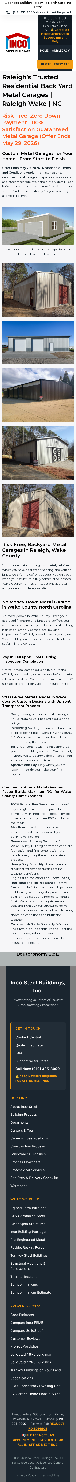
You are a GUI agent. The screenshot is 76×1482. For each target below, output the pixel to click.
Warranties (18, 1186)
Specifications (21, 1378)
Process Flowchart (25, 1162)
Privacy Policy (26, 1475)
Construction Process (27, 1146)
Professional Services (27, 1170)
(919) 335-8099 (46, 1069)
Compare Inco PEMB (26, 1322)
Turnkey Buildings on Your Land (35, 1370)
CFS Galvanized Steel (27, 1216)
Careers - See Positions (29, 1138)
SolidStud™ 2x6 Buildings (30, 1362)
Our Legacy (61, 50)
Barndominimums (24, 1284)
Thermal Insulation (24, 1277)
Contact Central (28, 1037)
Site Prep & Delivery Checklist (34, 1178)
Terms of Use (50, 1475)
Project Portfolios (24, 1346)
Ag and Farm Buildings (28, 1208)
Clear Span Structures (27, 1224)
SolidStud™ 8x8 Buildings (30, 1354)
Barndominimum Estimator (31, 1292)
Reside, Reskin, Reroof (28, 1247)
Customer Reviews (25, 1338)
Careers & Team (23, 1130)
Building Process (23, 1114)
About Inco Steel (23, 1107)
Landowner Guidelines (28, 1154)
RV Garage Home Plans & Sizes (35, 1394)
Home (44, 50)
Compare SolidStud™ (27, 1330)
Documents (19, 1122)
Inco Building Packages (28, 1231)
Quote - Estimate (55, 64)
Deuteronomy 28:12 (38, 954)
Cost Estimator (22, 1315)
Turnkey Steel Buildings (29, 1255)
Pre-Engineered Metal (27, 1239)
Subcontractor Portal (32, 1061)
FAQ (18, 1053)
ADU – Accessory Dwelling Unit (35, 1386)
